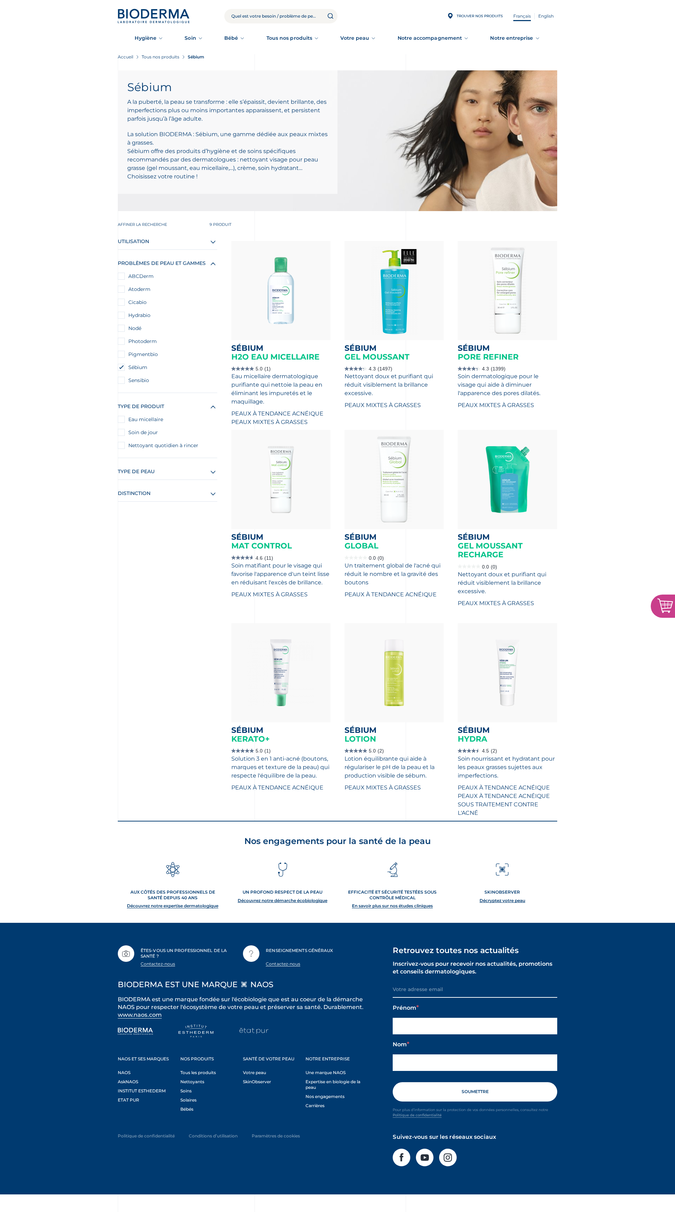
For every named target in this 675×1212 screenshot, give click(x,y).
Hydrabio (139, 315)
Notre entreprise (511, 38)
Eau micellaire (145, 419)
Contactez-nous (158, 963)
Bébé (231, 38)
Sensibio (138, 380)
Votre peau (354, 38)
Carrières (315, 1105)
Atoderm (139, 289)
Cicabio (137, 302)
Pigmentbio (143, 354)
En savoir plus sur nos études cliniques (392, 905)
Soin (190, 38)
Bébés (186, 1109)
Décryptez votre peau (502, 900)
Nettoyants (192, 1081)
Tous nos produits (289, 38)
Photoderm (142, 341)
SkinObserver (257, 1081)
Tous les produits (198, 1072)
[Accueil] (153, 16)
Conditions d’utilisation (213, 1135)
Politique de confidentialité (417, 1115)
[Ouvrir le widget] (663, 606)
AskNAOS (128, 1081)
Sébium (137, 367)
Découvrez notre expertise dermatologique (172, 905)
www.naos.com (140, 1014)
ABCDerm (141, 276)
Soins (186, 1090)
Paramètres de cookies (276, 1135)
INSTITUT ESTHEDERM (142, 1090)
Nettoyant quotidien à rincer (163, 445)
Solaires (188, 1100)
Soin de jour (143, 432)
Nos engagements (325, 1096)
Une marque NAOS (326, 1072)
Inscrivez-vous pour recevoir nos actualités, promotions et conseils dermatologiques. (472, 967)
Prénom (404, 1007)
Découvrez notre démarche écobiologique (282, 900)
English (546, 16)
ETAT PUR (128, 1100)
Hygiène (145, 38)
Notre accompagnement (430, 38)
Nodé (134, 328)
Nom (400, 1044)
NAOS (124, 1072)
